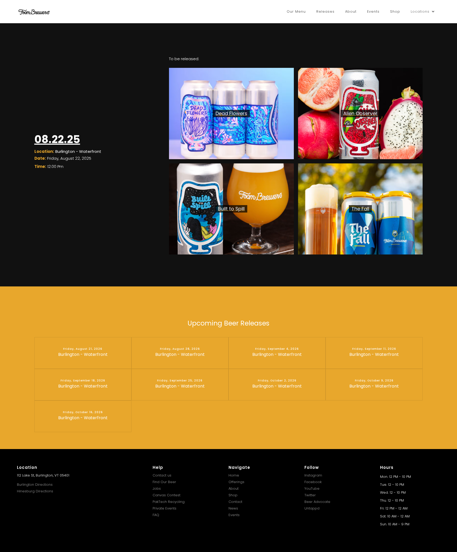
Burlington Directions (35, 484)
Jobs (157, 488)
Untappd (311, 508)
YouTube (311, 488)
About (351, 11)
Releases (325, 11)
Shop (395, 11)
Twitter (310, 495)
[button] (422, 11)
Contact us (162, 475)
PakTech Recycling (169, 501)
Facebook (313, 481)
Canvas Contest (166, 495)
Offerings (236, 481)
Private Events (164, 508)
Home (234, 475)
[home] (34, 11)
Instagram (313, 475)
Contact (235, 501)
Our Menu (296, 11)
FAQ (156, 514)
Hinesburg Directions (35, 491)
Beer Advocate (317, 501)
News (233, 508)
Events (373, 11)
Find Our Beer (164, 481)
